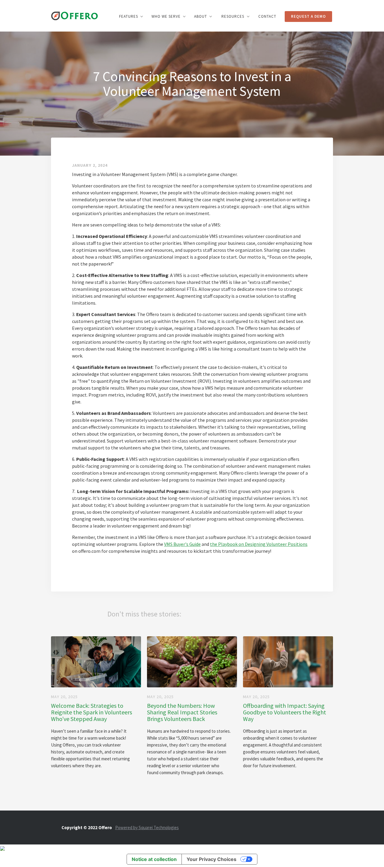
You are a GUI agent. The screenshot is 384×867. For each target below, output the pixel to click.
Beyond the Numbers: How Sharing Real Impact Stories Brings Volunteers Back (182, 712)
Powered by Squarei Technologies (147, 827)
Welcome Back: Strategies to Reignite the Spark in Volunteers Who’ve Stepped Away (91, 712)
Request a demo (308, 16)
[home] (74, 15)
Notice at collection (154, 859)
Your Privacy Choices (211, 859)
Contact (267, 16)
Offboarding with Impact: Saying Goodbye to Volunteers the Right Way (284, 712)
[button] (131, 16)
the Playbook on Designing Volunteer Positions (259, 544)
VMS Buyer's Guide (182, 544)
